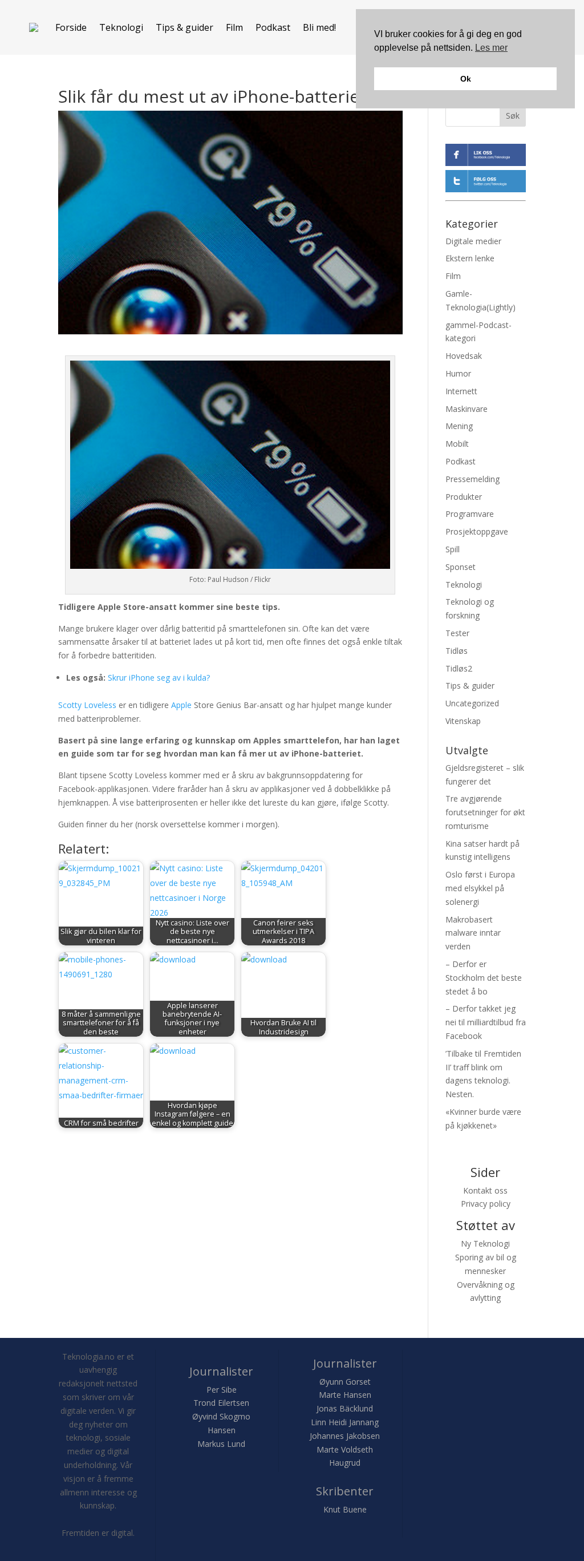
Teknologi (121, 27)
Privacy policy (485, 1203)
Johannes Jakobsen (345, 1435)
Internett (461, 391)
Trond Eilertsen (221, 1402)
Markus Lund (221, 1443)
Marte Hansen (345, 1394)
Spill (452, 549)
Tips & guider (184, 27)
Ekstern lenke (469, 258)
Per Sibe (221, 1389)
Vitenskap (463, 720)
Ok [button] (465, 78)
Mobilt (457, 443)
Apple (181, 704)
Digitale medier (473, 241)
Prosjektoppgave (476, 531)
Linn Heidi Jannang (345, 1422)
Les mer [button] (491, 47)
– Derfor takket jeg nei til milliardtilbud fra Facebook (485, 1022)
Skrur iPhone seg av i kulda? (160, 677)
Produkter (463, 496)
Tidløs (456, 650)
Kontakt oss (485, 1190)
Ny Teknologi (485, 1243)
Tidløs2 (458, 668)
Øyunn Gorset (345, 1381)
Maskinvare (466, 408)
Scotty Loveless (87, 704)
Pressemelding (472, 479)
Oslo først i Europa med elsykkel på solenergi (480, 888)
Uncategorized (472, 703)
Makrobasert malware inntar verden (473, 933)
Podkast (273, 27)
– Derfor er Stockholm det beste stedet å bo (483, 978)
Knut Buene (345, 1509)
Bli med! (319, 27)
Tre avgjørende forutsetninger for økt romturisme (485, 812)
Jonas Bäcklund (345, 1408)
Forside (71, 27)
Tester (457, 633)
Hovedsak (463, 355)
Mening (459, 425)
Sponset (460, 566)
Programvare (469, 513)
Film (234, 27)
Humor (458, 373)
